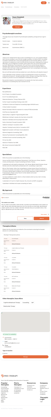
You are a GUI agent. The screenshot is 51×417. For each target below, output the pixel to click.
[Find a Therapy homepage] (7, 2)
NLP (33, 302)
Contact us (29, 390)
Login (43, 2)
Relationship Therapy (9, 306)
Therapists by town (19, 388)
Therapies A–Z (17, 387)
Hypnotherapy (4, 391)
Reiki (2, 400)
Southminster (8, 337)
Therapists (16, 7)
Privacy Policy (43, 391)
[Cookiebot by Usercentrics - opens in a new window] (43, 198)
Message (17, 27)
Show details (44, 214)
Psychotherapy (8, 7)
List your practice (31, 388)
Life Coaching (4, 390)
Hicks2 (21, 408)
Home (2, 7)
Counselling (26, 302)
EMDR (2, 402)
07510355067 (8, 347)
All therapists (17, 390)
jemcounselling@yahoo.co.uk (12, 343)
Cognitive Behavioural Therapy (12, 302)
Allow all (42, 218)
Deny (25, 218)
